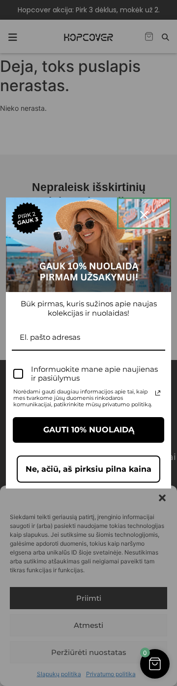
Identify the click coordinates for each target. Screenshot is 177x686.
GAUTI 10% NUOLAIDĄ (88, 429)
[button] (155, 664)
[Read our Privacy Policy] (158, 393)
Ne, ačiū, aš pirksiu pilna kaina (88, 469)
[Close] (144, 213)
